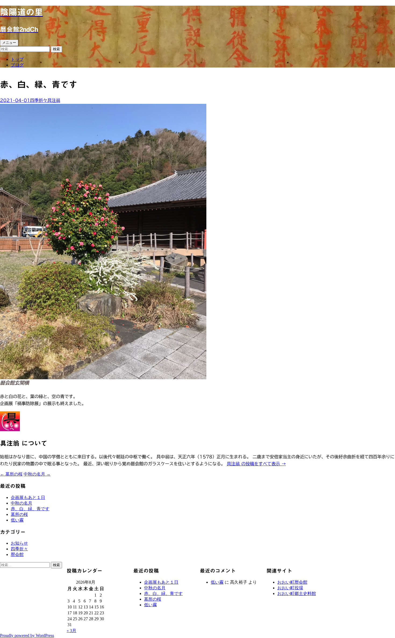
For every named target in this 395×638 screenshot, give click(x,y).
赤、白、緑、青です (30, 508)
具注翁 (53, 100)
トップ (17, 59)
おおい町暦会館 (292, 582)
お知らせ (19, 543)
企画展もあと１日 (28, 497)
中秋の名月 (37, 474)
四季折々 (38, 100)
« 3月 (71, 630)
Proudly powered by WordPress (27, 635)
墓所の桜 (11, 474)
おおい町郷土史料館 (296, 593)
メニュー (9, 43)
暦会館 (17, 554)
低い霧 (17, 520)
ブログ (17, 65)
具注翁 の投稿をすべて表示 (256, 464)
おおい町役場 (290, 588)
